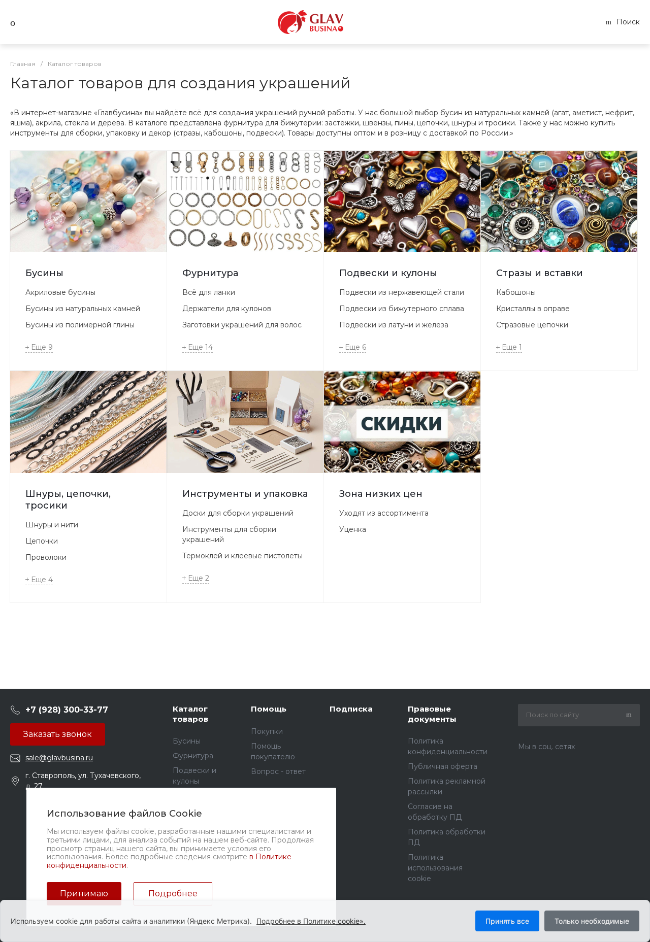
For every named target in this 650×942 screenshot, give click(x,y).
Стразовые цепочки (532, 324)
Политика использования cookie (435, 868)
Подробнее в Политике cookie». (311, 921)
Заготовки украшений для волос (242, 324)
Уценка (352, 529)
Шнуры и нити (51, 524)
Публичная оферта (442, 766)
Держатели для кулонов (226, 308)
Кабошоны (516, 292)
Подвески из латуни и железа (393, 324)
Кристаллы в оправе (533, 308)
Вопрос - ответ (278, 771)
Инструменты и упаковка (245, 493)
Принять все (507, 921)
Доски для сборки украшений (238, 513)
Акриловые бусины (60, 292)
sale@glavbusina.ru (59, 757)
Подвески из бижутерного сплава (401, 308)
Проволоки (46, 557)
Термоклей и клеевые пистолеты (242, 555)
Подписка (351, 709)
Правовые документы (432, 714)
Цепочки (41, 541)
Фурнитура (210, 273)
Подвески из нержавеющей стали (401, 292)
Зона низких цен (380, 493)
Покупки (267, 731)
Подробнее (173, 893)
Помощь (268, 709)
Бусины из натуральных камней (82, 308)
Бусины (44, 273)
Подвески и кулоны (388, 273)
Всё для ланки (208, 292)
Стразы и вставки (539, 273)
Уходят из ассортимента (384, 513)
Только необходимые (592, 921)
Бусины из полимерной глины (80, 324)
